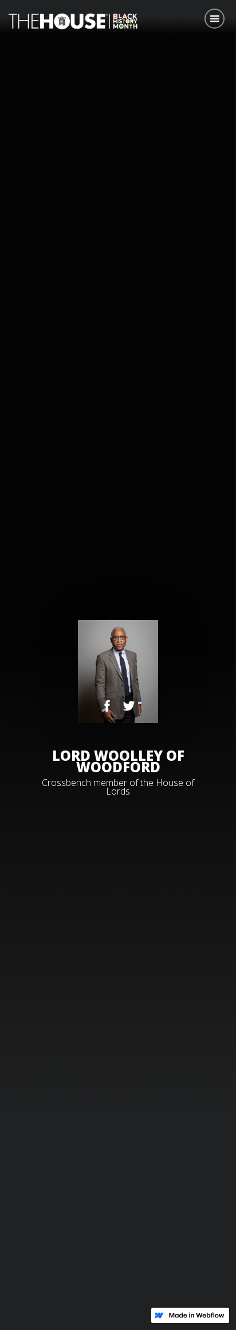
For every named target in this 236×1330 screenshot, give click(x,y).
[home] (70, 20)
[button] (214, 19)
